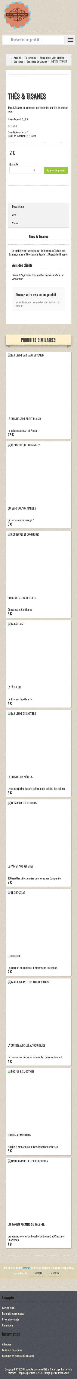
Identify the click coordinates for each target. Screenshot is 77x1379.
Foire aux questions (12, 1350)
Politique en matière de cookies (18, 1356)
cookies (26, 1268)
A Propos (6, 1344)
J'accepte (37, 1273)
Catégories (30, 58)
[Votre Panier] (74, 18)
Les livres (18, 61)
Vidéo (15, 223)
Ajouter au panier (56, 170)
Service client (8, 1308)
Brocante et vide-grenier (52, 58)
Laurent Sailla (62, 1373)
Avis (14, 215)
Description (18, 206)
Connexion (7, 1325)
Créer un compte (10, 1319)
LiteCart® (36, 1373)
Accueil (17, 58)
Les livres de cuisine (37, 61)
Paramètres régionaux (13, 1313)
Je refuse (54, 1273)
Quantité (13, 164)
